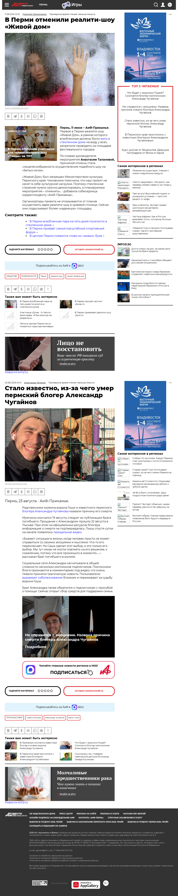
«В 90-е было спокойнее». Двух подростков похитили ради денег (150, 494)
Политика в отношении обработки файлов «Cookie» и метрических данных (63, 860)
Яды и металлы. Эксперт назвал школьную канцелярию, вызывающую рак (149, 208)
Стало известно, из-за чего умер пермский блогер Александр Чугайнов (145, 123)
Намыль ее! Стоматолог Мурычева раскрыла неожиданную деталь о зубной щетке (151, 484)
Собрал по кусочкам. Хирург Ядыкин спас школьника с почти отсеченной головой (152, 461)
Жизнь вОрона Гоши (16, 483)
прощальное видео (68, 532)
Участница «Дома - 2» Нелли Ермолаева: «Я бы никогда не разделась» (36, 315)
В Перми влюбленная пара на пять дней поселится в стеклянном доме (36, 304)
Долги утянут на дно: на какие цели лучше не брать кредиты (150, 250)
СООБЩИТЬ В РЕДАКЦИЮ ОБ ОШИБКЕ (48, 826)
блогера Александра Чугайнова (45, 511)
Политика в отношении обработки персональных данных (56, 858)
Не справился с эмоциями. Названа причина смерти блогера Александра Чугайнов (145, 109)
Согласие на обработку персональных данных (50, 856)
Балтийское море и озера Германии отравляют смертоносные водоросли (151, 273)
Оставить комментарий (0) (89, 249)
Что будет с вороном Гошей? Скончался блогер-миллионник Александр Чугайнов (145, 95)
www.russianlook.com (17, 108)
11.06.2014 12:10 (12, 14)
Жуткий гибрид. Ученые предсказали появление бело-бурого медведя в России (152, 518)
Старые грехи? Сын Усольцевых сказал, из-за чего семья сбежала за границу (151, 472)
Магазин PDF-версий (134, 814)
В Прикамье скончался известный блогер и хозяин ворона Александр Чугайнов (38, 745)
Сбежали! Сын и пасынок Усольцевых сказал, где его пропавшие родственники (152, 231)
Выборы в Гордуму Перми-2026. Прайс (148, 822)
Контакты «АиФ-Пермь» (91, 818)
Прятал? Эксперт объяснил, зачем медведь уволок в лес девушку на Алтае (150, 507)
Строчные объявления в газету (125, 818)
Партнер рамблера (59, 883)
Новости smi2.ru (16, 372)
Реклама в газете (109, 814)
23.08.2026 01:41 (13, 382)
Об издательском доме (42, 814)
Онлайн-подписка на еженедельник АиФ (52, 818)
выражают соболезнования (42, 577)
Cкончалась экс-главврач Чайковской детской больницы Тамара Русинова (92, 757)
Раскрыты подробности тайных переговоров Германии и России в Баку (150, 285)
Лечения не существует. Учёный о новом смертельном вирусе (150, 172)
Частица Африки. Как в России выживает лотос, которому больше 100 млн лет (151, 219)
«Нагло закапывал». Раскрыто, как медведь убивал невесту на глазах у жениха (151, 185)
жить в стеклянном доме (85, 140)
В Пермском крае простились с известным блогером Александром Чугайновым (145, 137)
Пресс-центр (66, 814)
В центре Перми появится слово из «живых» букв (66, 235)
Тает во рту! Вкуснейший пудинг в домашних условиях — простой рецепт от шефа (150, 196)
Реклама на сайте (86, 814)
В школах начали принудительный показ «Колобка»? (150, 296)
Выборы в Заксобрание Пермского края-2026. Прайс (95, 822)
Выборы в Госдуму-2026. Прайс (46, 822)
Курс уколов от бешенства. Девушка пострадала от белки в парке (145, 151)
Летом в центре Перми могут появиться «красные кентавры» (37, 325)
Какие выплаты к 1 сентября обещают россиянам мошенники (151, 261)
